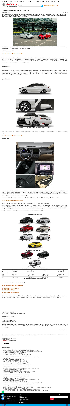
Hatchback (42, 1)
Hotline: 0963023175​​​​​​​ (23, 1)
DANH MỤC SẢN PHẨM (7, 1)
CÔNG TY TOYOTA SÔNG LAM (8, 312)
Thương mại (53, 1)
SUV (33, 1)
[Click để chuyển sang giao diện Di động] (5, 405)
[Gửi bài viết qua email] (63, 12)
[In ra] (65, 12)
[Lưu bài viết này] (67, 12)
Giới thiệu (16, 1)
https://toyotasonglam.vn (10, 320)
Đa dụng (47, 1)
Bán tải (37, 1)
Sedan (30, 1)
